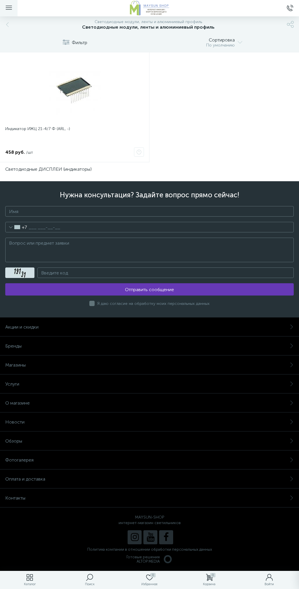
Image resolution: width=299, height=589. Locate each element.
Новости (15, 422)
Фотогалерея (19, 460)
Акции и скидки (22, 327)
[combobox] (16, 227)
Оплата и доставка (25, 479)
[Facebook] (166, 537)
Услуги (12, 384)
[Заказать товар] (139, 152)
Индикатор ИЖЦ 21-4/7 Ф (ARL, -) (37, 128)
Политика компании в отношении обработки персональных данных (149, 549)
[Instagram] (135, 537)
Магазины (15, 365)
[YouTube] (150, 537)
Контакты (15, 498)
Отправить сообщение (149, 289)
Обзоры (13, 441)
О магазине (17, 403)
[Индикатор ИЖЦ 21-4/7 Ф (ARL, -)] (74, 90)
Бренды (13, 346)
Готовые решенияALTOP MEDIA (143, 559)
